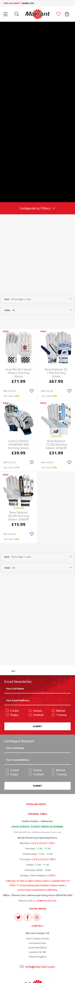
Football (38, 715)
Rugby (14, 715)
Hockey (37, 710)
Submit (37, 726)
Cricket (14, 710)
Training (61, 715)
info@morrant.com (46, 900)
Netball (60, 710)
